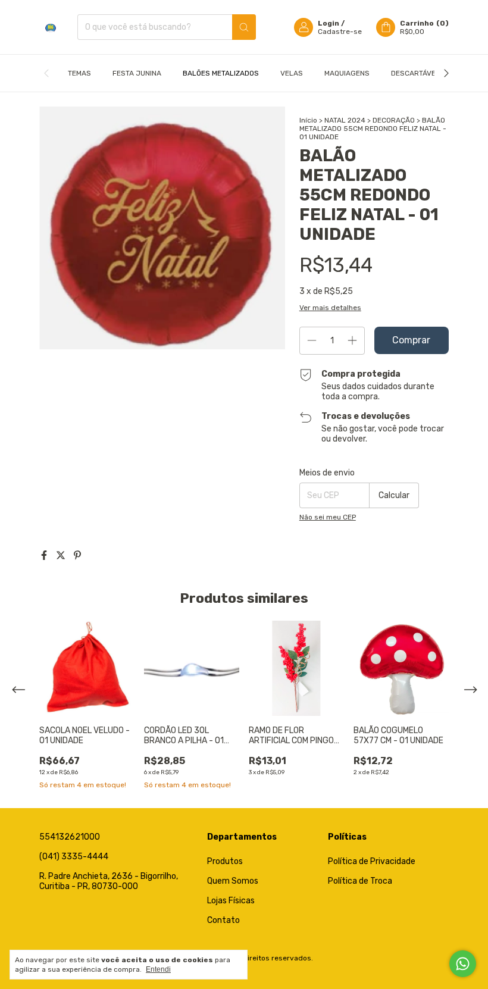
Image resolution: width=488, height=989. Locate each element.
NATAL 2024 (344, 120)
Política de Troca (360, 881)
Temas (79, 73)
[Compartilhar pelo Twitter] (62, 555)
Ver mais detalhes (330, 307)
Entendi (158, 969)
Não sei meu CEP (327, 517)
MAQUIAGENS (347, 73)
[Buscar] (244, 27)
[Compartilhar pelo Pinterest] (77, 555)
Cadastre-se (340, 31)
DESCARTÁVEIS (416, 73)
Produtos (225, 861)
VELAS (291, 73)
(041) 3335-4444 (73, 857)
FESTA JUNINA (136, 73)
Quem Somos (232, 881)
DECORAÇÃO (394, 120)
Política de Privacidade (371, 861)
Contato (223, 920)
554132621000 (69, 837)
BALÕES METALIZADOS (221, 73)
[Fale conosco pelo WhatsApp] (462, 963)
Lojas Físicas (231, 901)
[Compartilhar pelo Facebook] (45, 555)
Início (308, 120)
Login (328, 23)
